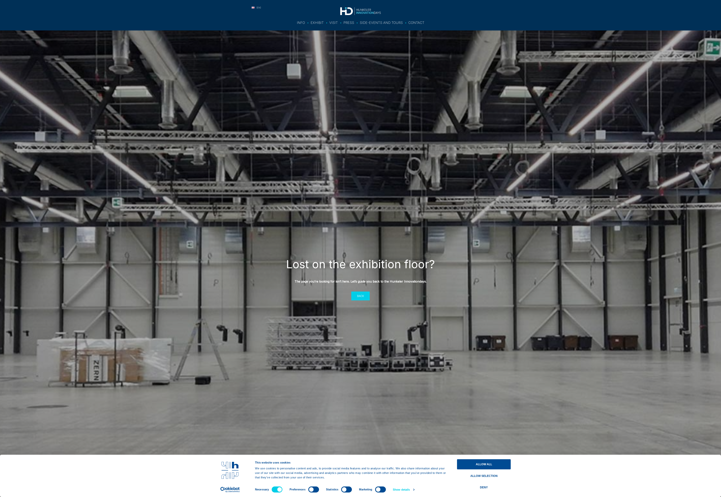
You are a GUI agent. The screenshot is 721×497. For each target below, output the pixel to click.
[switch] (313, 489)
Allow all (484, 464)
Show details (401, 489)
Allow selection (484, 475)
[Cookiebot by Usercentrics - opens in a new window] (230, 489)
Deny (484, 487)
